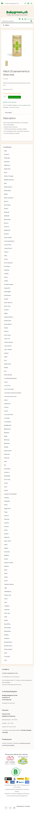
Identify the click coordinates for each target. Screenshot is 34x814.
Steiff (5, 573)
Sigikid (6, 548)
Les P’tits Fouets (9, 389)
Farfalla (6, 273)
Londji (6, 411)
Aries (5, 172)
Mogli (5, 436)
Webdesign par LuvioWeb (23, 806)
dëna (5, 255)
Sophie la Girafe (8, 562)
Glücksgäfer (7, 291)
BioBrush (6, 212)
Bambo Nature (8, 187)
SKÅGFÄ (6, 555)
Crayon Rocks (8, 248)
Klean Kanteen (8, 374)
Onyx (5, 486)
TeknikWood (7, 591)
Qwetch (6, 533)
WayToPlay (7, 624)
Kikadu (6, 367)
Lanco (6, 382)
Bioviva (6, 223)
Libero (6, 400)
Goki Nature (7, 295)
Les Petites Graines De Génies (12, 393)
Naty (5, 461)
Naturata (6, 458)
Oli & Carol (7, 479)
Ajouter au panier (14, 97)
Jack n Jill (7, 338)
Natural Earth (8, 450)
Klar (5, 371)
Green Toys (7, 306)
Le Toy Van (7, 385)
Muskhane (7, 443)
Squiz (5, 570)
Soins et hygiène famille (24, 105)
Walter (6, 620)
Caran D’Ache (8, 237)
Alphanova (7, 165)
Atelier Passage (8, 176)
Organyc (6, 497)
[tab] (8, 112)
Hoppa (6, 327)
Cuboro (6, 252)
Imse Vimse (7, 335)
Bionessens (7, 219)
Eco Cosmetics (8, 262)
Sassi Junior (7, 541)
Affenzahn (7, 158)
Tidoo (5, 598)
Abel (5, 150)
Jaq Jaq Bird (7, 346)
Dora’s (6, 259)
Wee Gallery (7, 627)
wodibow (6, 638)
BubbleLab (7, 230)
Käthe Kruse (7, 364)
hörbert (6, 331)
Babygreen (17, 13)
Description (8, 112)
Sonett (6, 559)
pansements (12, 107)
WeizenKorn (7, 631)
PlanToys (6, 519)
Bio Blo (6, 208)
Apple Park (7, 169)
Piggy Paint (7, 508)
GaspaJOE (7, 288)
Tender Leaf (7, 595)
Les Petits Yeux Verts (10, 396)
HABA (5, 313)
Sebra (5, 544)
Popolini (6, 523)
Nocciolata (7, 468)
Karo (5, 360)
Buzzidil (6, 234)
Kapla (5, 356)
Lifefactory (7, 403)
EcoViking (7, 266)
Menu (7, 25)
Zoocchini (7, 656)
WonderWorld (8, 642)
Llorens (6, 407)
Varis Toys (7, 613)
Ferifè (5, 277)
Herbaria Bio (7, 320)
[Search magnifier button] (31, 21)
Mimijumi (6, 432)
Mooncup (6, 439)
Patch (5, 504)
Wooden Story (8, 645)
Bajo (5, 183)
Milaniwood (7, 429)
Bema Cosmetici (8, 197)
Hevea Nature (8, 324)
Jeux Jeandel (8, 349)
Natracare (7, 454)
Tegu (5, 588)
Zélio (5, 653)
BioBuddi (6, 215)
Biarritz (6, 201)
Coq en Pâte (7, 244)
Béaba (6, 194)
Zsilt (5, 660)
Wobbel (6, 635)
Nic (5, 465)
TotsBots (6, 606)
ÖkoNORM (7, 476)
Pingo (5, 512)
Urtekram (7, 609)
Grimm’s (6, 309)
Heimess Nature (8, 317)
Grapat (6, 299)
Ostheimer (7, 501)
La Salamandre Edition (10, 378)
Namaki (6, 447)
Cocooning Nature (9, 241)
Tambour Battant (9, 584)
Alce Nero (7, 161)
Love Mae (7, 418)
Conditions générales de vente (10, 673)
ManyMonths (7, 425)
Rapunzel (6, 537)
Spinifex (6, 566)
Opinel (6, 490)
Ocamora (6, 472)
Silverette (7, 551)
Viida (5, 616)
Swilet (6, 577)
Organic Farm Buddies (10, 494)
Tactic (6, 580)
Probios (6, 526)
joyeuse (6, 353)
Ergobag (6, 270)
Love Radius (7, 421)
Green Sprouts (8, 302)
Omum (6, 483)
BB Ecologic (7, 190)
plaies (17, 107)
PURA (5, 530)
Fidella (6, 281)
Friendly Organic (8, 284)
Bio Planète (7, 205)
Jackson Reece (8, 342)
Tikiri (5, 602)
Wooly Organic (8, 649)
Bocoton (6, 226)
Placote (6, 515)
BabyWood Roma (9, 179)
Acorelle (6, 154)
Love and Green (8, 414)
